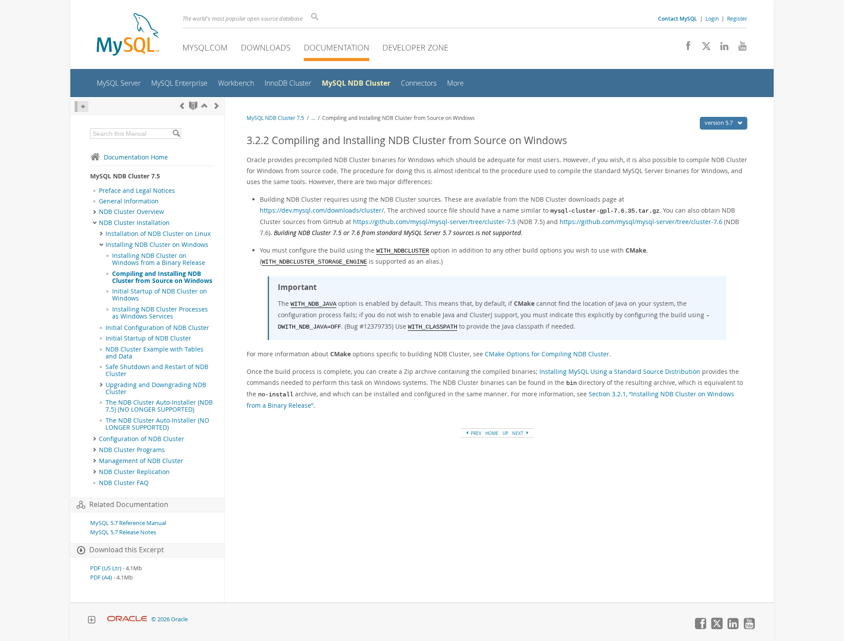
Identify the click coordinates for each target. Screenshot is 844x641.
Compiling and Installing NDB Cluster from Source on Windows (162, 277)
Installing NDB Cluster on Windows (157, 245)
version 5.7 (719, 123)
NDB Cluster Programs (132, 450)
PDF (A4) (101, 577)
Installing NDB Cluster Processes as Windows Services (160, 312)
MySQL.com (205, 47)
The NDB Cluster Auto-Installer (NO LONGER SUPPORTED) (157, 423)
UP (505, 433)
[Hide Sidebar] (81, 106)
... (313, 118)
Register (737, 18)
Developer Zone (415, 47)
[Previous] (182, 105)
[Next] (216, 105)
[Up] (204, 105)
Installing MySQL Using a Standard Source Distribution (619, 371)
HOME (491, 433)
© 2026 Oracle (169, 619)
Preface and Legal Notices (137, 191)
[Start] (193, 105)
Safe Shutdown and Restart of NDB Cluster (157, 370)
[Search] (176, 133)
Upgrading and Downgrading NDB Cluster (156, 388)
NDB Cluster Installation (134, 223)
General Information (129, 201)
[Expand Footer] (91, 620)
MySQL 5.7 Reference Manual (128, 523)
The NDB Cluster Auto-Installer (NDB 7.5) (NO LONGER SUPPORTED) (159, 405)
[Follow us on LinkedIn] (721, 48)
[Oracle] (127, 619)
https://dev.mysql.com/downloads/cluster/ (322, 210)
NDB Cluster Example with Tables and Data (155, 352)
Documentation (336, 47)
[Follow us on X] (703, 48)
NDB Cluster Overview (131, 212)
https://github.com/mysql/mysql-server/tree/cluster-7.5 (434, 221)
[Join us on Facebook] (685, 48)
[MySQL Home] (128, 35)
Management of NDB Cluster (141, 461)
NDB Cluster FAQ (124, 483)
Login (712, 18)
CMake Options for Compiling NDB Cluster (547, 354)
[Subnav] (94, 211)
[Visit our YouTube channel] (739, 48)
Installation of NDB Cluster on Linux (158, 234)
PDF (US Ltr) (105, 568)
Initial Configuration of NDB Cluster (157, 328)
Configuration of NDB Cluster (141, 439)
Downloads (266, 47)
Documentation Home (136, 157)
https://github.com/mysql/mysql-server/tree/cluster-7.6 (641, 221)
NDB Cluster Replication (134, 472)
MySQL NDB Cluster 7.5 (275, 118)
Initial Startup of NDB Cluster (148, 338)
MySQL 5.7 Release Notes (123, 532)
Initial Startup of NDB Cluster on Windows (159, 294)
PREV (475, 433)
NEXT (518, 433)
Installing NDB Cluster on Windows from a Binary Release (158, 259)
